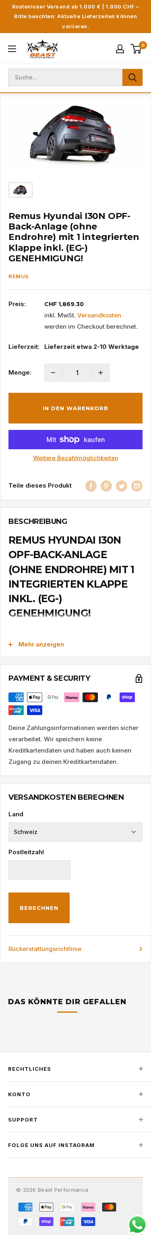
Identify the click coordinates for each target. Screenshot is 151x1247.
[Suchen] (132, 77)
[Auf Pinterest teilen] (106, 486)
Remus (18, 276)
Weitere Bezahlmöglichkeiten (75, 458)
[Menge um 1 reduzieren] (53, 372)
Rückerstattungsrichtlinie (44, 949)
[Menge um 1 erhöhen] (100, 372)
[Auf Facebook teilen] (91, 486)
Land (15, 814)
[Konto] (120, 48)
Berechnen (39, 908)
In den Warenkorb (75, 408)
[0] (136, 49)
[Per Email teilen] (137, 486)
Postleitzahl (26, 852)
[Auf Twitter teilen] (121, 486)
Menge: (19, 372)
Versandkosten (99, 315)
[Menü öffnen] (12, 49)
